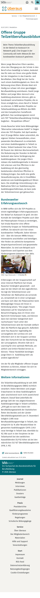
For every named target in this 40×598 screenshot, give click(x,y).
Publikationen (20, 490)
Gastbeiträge (20, 497)
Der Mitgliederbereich (27, 16)
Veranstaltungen (20, 545)
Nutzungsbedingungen (20, 569)
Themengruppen (32, 19)
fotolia (21, 275)
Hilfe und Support (20, 541)
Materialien (20, 538)
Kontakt (20, 558)
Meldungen (20, 482)
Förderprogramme (20, 514)
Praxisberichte (20, 506)
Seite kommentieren (12, 453)
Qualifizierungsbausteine (20, 510)
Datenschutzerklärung (20, 565)
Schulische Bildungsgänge (20, 521)
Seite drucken (28, 453)
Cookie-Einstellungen (20, 572)
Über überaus (20, 530)
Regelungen (20, 517)
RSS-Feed (20, 562)
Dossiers (20, 493)
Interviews (20, 486)
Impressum (20, 554)
